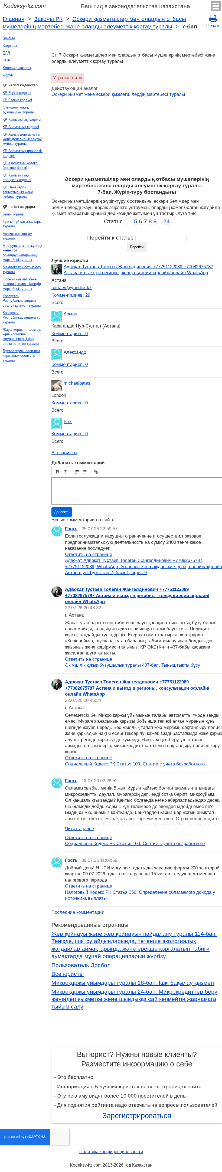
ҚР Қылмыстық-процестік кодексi (17, 177)
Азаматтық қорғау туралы (17, 236)
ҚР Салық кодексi (17, 100)
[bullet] (84, 472)
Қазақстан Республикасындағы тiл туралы (22, 317)
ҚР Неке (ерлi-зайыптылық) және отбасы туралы (18, 192)
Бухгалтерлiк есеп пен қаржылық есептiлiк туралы (21, 355)
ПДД (6, 53)
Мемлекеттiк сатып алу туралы (22, 269)
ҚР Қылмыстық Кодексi (22, 119)
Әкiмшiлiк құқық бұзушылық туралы (18, 109)
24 (166, 221)
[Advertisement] (136, 135)
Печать (213, 25)
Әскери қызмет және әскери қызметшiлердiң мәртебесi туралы (118, 94)
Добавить (62, 512)
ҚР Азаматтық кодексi (21, 127)
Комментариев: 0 (69, 333)
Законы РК (48, 19)
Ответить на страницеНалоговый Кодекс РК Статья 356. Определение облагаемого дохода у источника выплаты (140, 892)
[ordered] (77, 472)
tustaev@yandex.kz (71, 287)
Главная (13, 19)
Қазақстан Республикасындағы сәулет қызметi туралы (22, 300)
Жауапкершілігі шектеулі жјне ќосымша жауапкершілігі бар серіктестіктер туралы (23, 337)
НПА (6, 60)
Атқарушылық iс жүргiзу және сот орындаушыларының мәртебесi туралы (22, 253)
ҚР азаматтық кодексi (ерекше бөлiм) (20, 165)
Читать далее (79, 828)
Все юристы (64, 452)
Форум (8, 75)
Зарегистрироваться (136, 1116)
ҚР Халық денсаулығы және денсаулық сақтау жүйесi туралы (22, 139)
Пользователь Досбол (80, 965)
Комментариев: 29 (70, 295)
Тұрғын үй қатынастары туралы (22, 224)
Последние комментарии (78, 912)
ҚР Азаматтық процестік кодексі (23, 153)
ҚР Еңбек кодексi (17, 93)
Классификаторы (17, 68)
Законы (9, 38)
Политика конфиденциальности (111, 1151)
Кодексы (10, 46)
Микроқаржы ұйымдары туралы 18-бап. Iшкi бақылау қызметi (132, 983)
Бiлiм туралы (13, 214)
